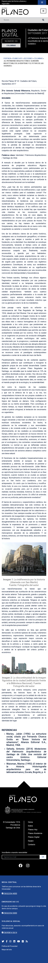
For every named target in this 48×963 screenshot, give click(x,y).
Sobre (30, 826)
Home (30, 822)
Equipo (31, 841)
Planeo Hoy (17, 58)
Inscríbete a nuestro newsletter (14, 852)
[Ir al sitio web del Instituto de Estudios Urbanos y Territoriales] (23, 809)
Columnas (11, 45)
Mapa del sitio (7, 949)
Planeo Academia (35, 833)
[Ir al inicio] (15, 11)
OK (43, 857)
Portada (7, 58)
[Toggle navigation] (42, 2)
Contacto (31, 844)
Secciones (28, 58)
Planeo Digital (33, 837)
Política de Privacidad (9, 946)
